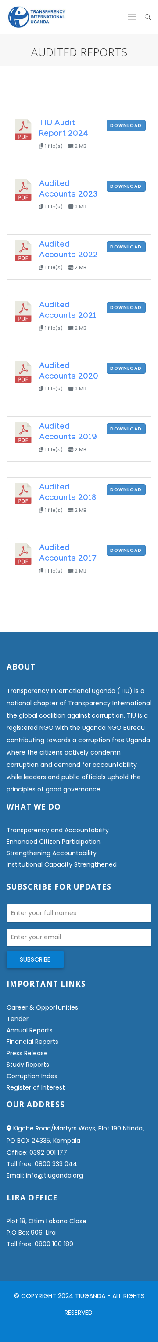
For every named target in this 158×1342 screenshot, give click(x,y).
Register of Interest (36, 1087)
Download (126, 125)
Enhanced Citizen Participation (54, 841)
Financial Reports (32, 1041)
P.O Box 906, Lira (31, 1232)
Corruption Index (32, 1076)
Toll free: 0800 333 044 (42, 1164)
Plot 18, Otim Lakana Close (46, 1221)
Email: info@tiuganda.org (45, 1175)
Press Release (27, 1053)
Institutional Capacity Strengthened (62, 864)
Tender (18, 1018)
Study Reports (28, 1064)
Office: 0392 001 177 (37, 1152)
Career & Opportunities (42, 1007)
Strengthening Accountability (52, 853)
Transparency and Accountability (58, 830)
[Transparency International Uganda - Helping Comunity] (36, 17)
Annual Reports (30, 1030)
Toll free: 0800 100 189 (40, 1244)
